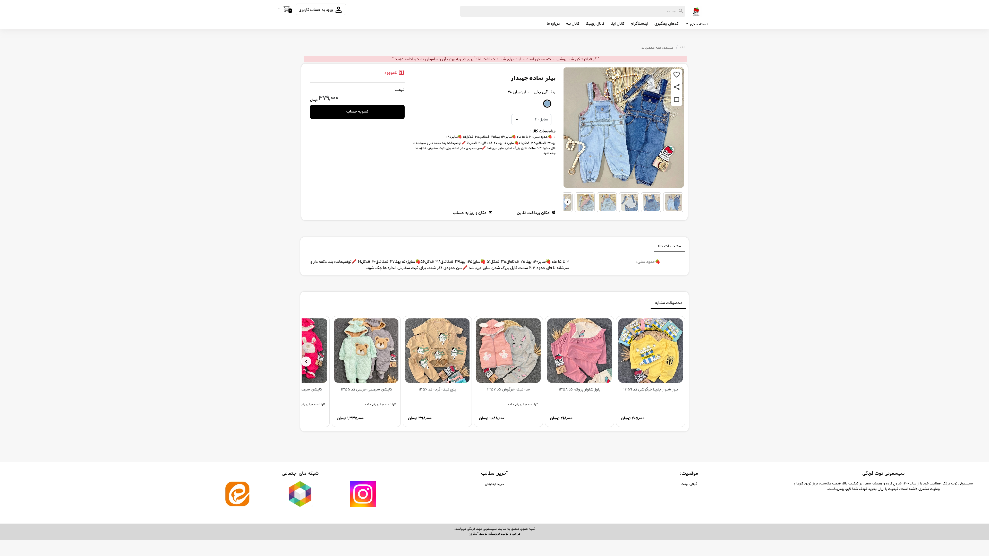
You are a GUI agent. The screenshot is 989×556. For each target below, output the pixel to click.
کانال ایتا (617, 24)
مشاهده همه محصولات (657, 48)
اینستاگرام (639, 24)
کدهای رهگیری (666, 24)
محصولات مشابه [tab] (668, 303)
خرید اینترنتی (494, 484)
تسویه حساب (357, 111)
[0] (279, 9)
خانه (682, 47)
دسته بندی (698, 24)
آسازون (473, 534)
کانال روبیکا (595, 24)
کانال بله (572, 24)
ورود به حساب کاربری (316, 10)
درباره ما (553, 24)
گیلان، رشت (689, 484)
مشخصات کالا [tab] (669, 246)
